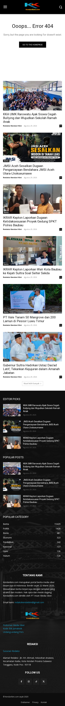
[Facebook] (21, 682)
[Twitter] (44, 682)
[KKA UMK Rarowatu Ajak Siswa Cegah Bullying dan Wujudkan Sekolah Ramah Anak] (32, 95)
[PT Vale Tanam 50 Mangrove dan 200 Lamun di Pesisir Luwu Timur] (32, 299)
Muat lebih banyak (31, 383)
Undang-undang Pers (13, 632)
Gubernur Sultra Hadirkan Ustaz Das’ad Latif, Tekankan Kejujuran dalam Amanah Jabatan (31, 369)
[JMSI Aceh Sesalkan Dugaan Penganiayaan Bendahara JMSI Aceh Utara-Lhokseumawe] (32, 147)
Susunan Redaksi (11, 651)
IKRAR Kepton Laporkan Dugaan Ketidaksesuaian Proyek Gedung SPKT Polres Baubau (30, 221)
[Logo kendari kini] (32, 7)
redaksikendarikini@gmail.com (29, 602)
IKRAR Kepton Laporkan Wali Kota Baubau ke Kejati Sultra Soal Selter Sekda (32, 271)
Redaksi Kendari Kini (12, 126)
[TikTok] (36, 682)
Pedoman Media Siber (14, 625)
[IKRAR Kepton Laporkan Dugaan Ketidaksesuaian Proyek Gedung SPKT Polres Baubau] (32, 199)
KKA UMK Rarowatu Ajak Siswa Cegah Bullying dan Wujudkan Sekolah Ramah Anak (30, 118)
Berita (6, 109)
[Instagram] (29, 682)
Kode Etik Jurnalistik (12, 628)
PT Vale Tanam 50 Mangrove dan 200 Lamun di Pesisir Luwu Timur (29, 319)
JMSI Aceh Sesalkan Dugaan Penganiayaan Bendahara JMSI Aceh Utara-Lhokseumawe (28, 169)
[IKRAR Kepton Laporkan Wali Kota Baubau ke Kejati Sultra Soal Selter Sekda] (32, 251)
